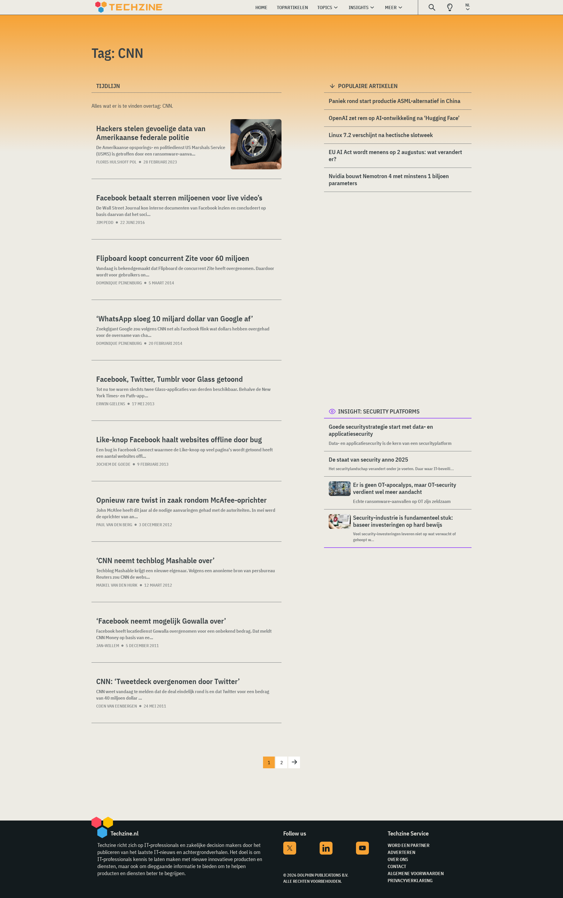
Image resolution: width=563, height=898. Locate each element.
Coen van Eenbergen (116, 706)
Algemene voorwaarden (416, 873)
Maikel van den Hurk (117, 585)
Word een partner (409, 845)
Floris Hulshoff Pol (116, 162)
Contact (397, 866)
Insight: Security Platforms (379, 411)
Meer (391, 7)
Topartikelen (292, 7)
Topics (324, 7)
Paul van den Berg (114, 524)
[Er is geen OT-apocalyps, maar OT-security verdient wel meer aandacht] (340, 492)
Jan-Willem (107, 645)
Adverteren (401, 852)
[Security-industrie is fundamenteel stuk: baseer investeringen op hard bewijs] (340, 528)
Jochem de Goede (113, 464)
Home (261, 7)
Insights (359, 7)
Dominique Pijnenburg (119, 283)
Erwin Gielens (110, 403)
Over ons (398, 859)
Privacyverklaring (410, 880)
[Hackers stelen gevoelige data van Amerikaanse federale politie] (256, 144)
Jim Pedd (104, 222)
